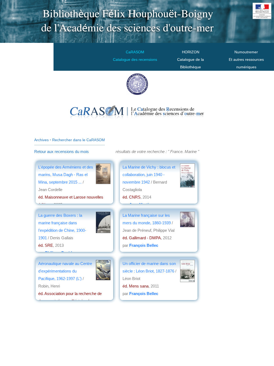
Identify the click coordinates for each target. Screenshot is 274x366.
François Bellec (143, 245)
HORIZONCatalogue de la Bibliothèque (190, 59)
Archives (41, 140)
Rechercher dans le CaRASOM (78, 140)
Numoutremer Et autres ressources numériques (246, 59)
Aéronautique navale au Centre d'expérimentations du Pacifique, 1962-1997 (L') (65, 271)
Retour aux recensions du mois (61, 151)
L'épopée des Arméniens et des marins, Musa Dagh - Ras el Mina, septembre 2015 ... (65, 174)
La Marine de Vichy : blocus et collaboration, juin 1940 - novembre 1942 (149, 174)
